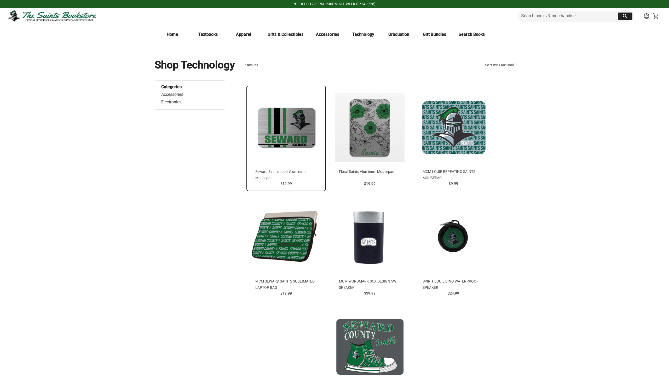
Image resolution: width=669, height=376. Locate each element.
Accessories (172, 94)
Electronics (171, 101)
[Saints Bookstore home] (52, 16)
